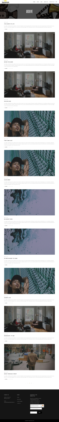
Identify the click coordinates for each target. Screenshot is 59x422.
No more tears (8, 219)
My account (19, 399)
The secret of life (9, 23)
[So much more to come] (29, 241)
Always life (7, 297)
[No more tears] (29, 202)
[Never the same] (29, 45)
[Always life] (29, 280)
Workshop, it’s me (9, 335)
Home (18, 397)
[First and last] (29, 123)
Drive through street (10, 373)
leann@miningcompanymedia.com (9, 402)
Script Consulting (19, 401)
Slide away (7, 179)
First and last (8, 140)
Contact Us (19, 403)
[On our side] (29, 84)
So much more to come (10, 258)
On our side (7, 101)
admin (6, 29)
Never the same (8, 62)
